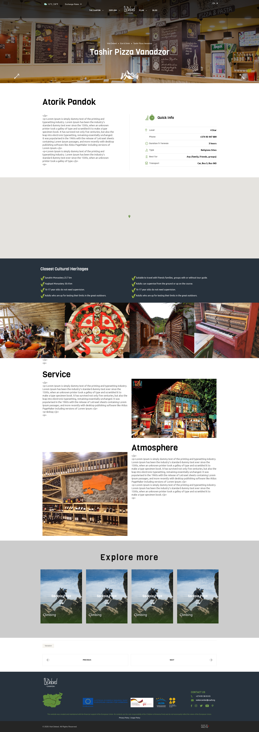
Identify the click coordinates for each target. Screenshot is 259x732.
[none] (214, 3)
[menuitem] (214, 3)
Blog (154, 10)
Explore (113, 10)
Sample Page (61, 596)
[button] (129, 216)
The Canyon (94, 10)
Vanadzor (48, 646)
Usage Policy (135, 718)
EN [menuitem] (213, 3)
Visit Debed (54, 727)
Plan (141, 10)
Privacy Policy (124, 718)
